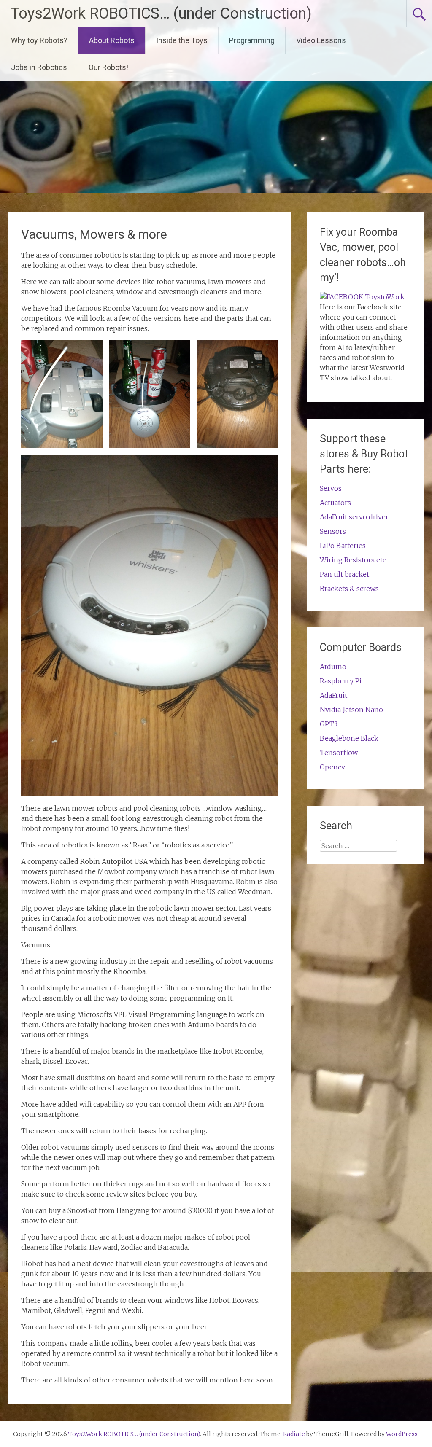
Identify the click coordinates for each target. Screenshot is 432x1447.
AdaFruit (333, 695)
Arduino (333, 666)
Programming (252, 40)
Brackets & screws (349, 588)
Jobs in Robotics (39, 67)
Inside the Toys (182, 40)
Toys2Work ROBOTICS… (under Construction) (161, 13)
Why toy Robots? (39, 40)
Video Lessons (321, 40)
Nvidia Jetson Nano (351, 709)
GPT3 (329, 724)
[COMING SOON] (362, 297)
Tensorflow (339, 752)
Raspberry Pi (341, 681)
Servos (331, 488)
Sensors (333, 531)
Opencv (332, 767)
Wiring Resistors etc (353, 560)
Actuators (335, 502)
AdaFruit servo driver (354, 517)
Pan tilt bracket (344, 574)
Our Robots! (108, 67)
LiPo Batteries (343, 545)
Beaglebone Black (349, 738)
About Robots (112, 40)
